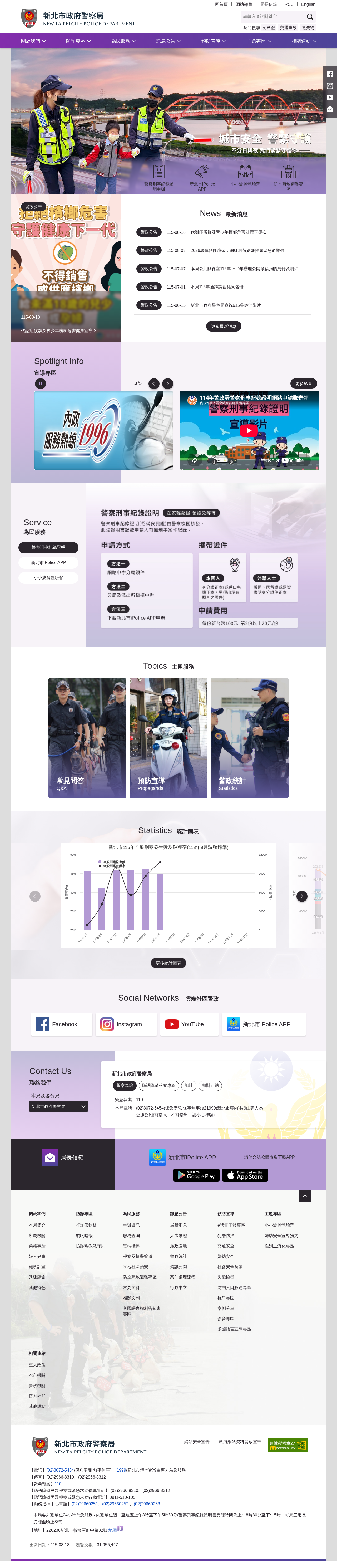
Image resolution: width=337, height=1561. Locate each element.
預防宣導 (210, 41)
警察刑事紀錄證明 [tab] (48, 547)
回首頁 (221, 4)
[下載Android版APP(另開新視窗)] (196, 1175)
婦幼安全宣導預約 (281, 1235)
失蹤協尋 (225, 1277)
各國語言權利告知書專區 (142, 1311)
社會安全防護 (230, 1267)
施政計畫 (37, 1267)
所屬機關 (37, 1235)
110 (58, 1484)
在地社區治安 (135, 1267)
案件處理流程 (182, 1277)
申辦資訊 (131, 1225)
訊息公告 (165, 41)
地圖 (112, 1530)
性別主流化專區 (279, 1246)
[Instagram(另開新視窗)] (329, 85)
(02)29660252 (116, 1504)
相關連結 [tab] (210, 1085)
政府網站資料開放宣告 (240, 1442)
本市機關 (37, 1375)
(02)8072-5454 (60, 1470)
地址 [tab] (189, 1085)
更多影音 (303, 383)
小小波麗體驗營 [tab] (48, 577)
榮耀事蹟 (37, 1246)
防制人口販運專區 (234, 1287)
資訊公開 (178, 1267)
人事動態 (178, 1235)
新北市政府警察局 (48, 1106)
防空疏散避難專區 (140, 1277)
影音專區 (225, 1318)
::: (12, 2)
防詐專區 (75, 41)
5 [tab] (135, 383)
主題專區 (256, 41)
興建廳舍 (37, 1277)
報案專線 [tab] (124, 1085)
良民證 (268, 27)
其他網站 (37, 1406)
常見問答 (131, 1287)
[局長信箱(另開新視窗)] (329, 109)
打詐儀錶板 (86, 1225)
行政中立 (178, 1287)
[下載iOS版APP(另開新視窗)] (245, 1175)
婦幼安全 (225, 1256)
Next (167, 383)
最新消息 (178, 1225)
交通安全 (225, 1246)
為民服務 (120, 41)
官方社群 (37, 1396)
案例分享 (225, 1308)
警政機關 (37, 1385)
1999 (121, 1470)
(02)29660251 (85, 1504)
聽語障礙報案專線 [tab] (159, 1085)
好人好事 (37, 1256)
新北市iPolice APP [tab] (48, 562)
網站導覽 (244, 4)
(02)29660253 (147, 1504)
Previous (154, 383)
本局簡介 (37, 1225)
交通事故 (288, 27)
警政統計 (178, 1256)
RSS (289, 4)
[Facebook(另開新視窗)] (329, 74)
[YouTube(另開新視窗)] (329, 97)
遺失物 (308, 27)
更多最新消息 (223, 326)
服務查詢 (131, 1235)
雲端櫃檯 (131, 1246)
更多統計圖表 (168, 963)
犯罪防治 (225, 1235)
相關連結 (301, 41)
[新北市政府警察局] (90, 18)
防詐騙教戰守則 (90, 1246)
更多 (117, 696)
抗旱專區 (225, 1298)
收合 (305, 1196)
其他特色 (37, 1287)
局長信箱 (268, 4)
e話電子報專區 (231, 1225)
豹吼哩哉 (84, 1235)
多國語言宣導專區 (234, 1329)
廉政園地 (178, 1246)
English (308, 4)
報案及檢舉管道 (137, 1256)
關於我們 (30, 41)
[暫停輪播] (40, 383)
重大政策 (37, 1365)
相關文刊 (131, 1298)
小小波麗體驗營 (279, 1225)
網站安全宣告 (197, 1442)
